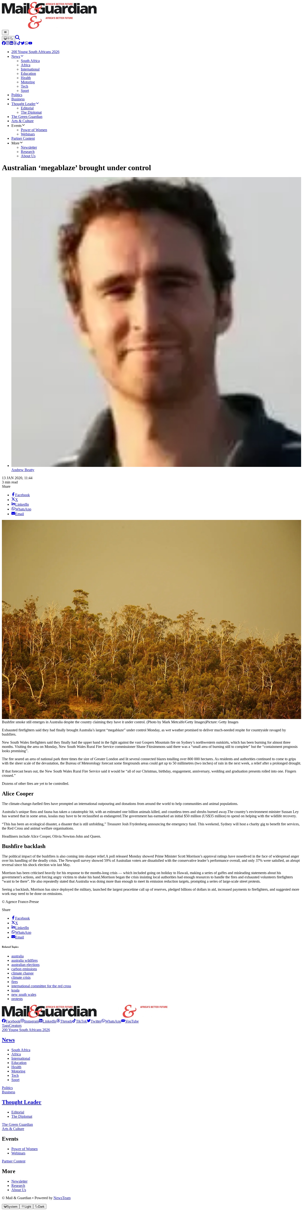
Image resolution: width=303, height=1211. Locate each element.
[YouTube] (30, 44)
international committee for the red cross (41, 986)
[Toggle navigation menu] (5, 32)
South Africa (20, 1050)
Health (16, 1067)
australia (17, 956)
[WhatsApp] (26, 44)
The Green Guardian (17, 1124)
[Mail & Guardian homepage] (151, 16)
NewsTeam (62, 1198)
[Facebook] (4, 44)
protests (17, 999)
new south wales (23, 994)
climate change (22, 973)
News (8, 1040)
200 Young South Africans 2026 (26, 1030)
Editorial (17, 1112)
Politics (7, 1088)
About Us (18, 1190)
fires (14, 982)
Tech (15, 1075)
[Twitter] (23, 44)
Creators (15, 1025)
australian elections (25, 965)
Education (19, 1063)
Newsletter (19, 1181)
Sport (15, 1080)
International (20, 1058)
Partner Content (13, 1161)
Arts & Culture (13, 1129)
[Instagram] (7, 44)
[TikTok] (19, 44)
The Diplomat (21, 1116)
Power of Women (24, 1149)
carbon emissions (24, 969)
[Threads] (15, 44)
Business (8, 1092)
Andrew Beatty (22, 470)
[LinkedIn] (11, 44)
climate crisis (21, 977)
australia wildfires (24, 960)
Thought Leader (21, 1102)
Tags (5, 1025)
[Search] (17, 38)
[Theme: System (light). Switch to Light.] (8, 38)
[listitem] (11, 1021)
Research (18, 1186)
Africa (16, 1054)
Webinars (18, 1153)
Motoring (18, 1071)
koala (15, 990)
